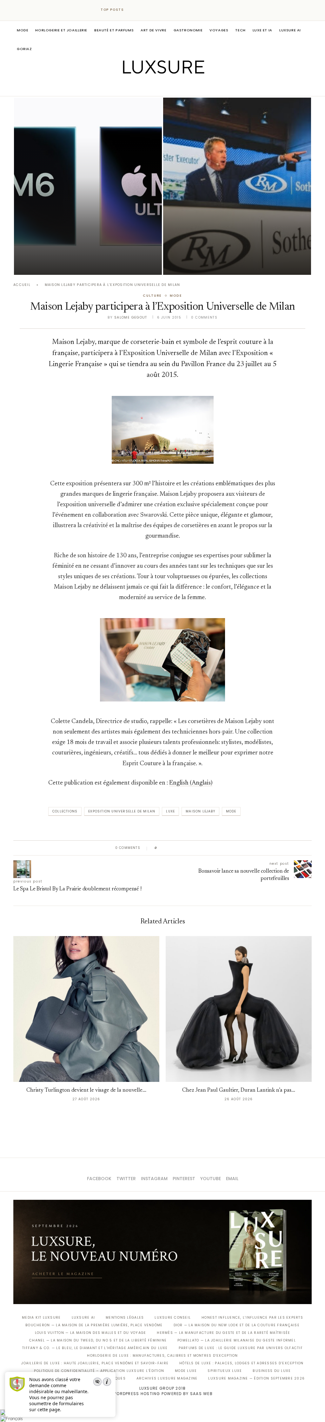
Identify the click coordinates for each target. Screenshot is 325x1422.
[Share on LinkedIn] (186, 847)
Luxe (170, 811)
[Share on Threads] (198, 847)
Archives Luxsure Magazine (167, 1378)
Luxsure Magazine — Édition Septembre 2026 (256, 1378)
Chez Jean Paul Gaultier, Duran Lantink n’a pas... (238, 1090)
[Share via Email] (210, 847)
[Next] (142, 10)
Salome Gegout (130, 317)
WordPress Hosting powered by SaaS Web (162, 1393)
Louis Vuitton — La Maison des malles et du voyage (90, 1332)
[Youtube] (176, 87)
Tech (240, 30)
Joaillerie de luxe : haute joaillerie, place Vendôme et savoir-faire (95, 1363)
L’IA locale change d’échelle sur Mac (72, 255)
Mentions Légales (125, 1317)
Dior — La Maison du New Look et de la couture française (237, 1325)
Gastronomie (188, 30)
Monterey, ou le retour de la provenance (226, 255)
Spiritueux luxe (225, 1370)
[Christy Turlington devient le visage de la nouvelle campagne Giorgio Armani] (86, 1009)
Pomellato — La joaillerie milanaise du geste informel (236, 1340)
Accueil (21, 284)
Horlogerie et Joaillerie (61, 30)
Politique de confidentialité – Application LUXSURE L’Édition (99, 1370)
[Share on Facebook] (168, 847)
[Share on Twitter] (174, 847)
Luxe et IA (262, 30)
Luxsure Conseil (173, 1317)
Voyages (218, 30)
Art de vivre (153, 30)
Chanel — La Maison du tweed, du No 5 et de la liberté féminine (98, 1340)
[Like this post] (160, 847)
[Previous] (134, 10)
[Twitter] (149, 87)
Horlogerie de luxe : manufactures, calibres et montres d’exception (162, 1355)
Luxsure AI (290, 30)
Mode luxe (186, 1370)
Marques (116, 1378)
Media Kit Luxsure (41, 1317)
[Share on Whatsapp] (192, 847)
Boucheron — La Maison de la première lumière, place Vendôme (93, 1325)
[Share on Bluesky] (204, 847)
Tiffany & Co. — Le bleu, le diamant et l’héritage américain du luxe (95, 1348)
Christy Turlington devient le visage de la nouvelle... (86, 1090)
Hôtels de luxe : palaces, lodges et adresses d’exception (241, 1363)
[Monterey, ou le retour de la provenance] (237, 186)
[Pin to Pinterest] (180, 847)
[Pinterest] (167, 87)
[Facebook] (140, 87)
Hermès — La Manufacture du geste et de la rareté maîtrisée (223, 1332)
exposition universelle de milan (121, 811)
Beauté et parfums (114, 30)
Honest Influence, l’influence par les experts (252, 1317)
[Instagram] (158, 87)
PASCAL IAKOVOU (46, 264)
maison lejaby (200, 811)
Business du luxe (272, 1370)
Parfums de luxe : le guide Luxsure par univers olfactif (241, 1348)
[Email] (185, 87)
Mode (22, 30)
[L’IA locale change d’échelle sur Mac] (88, 186)
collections (64, 811)
